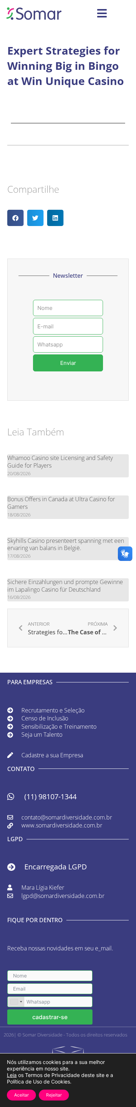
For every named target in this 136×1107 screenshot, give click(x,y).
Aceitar (21, 1095)
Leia (12, 1075)
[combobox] (16, 1002)
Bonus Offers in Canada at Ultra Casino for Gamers (61, 503)
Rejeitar (54, 1095)
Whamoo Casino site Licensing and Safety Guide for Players (60, 461)
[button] (15, 218)
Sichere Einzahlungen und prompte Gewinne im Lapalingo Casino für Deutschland (65, 585)
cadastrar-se (49, 1017)
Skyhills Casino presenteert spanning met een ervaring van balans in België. (65, 544)
